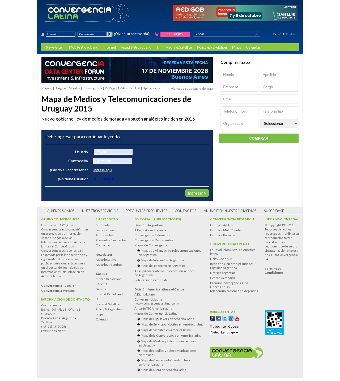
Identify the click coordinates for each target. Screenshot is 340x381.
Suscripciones (106, 230)
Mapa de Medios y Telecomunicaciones (167, 343)
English (291, 34)
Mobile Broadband (83, 47)
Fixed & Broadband (136, 47)
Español (278, 34)
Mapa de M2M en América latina (163, 370)
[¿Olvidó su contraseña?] (131, 34)
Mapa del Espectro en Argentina (163, 266)
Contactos (185, 211)
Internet (110, 47)
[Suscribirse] (156, 34)
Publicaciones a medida (151, 280)
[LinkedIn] (231, 318)
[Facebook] (219, 318)
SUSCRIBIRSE (103, 179)
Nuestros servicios (100, 211)
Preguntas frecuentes (146, 211)
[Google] (212, 318)
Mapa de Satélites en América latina (166, 330)
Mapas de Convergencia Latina (155, 313)
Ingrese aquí (102, 170)
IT (158, 47)
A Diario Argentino (109, 265)
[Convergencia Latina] (96, 13)
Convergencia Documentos (153, 240)
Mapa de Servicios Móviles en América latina (172, 324)
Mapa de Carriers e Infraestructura (164, 362)
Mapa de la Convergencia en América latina (171, 335)
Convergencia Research (232, 219)
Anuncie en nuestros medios (230, 211)
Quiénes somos (61, 211)
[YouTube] (237, 318)
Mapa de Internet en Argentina (162, 260)
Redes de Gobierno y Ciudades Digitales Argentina (232, 266)
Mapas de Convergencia (151, 245)
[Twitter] (225, 318)
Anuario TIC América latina (153, 308)
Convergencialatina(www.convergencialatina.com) (156, 301)
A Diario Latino (106, 260)
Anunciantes (105, 235)
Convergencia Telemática (152, 235)
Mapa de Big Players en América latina (167, 319)
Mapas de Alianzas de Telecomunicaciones (169, 253)
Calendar (253, 47)
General (101, 289)
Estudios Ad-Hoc (222, 225)
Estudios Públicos (222, 235)
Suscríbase (274, 211)
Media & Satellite (178, 47)
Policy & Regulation (212, 47)
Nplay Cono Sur (221, 259)
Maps (236, 47)
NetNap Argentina (223, 273)
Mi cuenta (103, 225)
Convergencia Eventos (231, 244)
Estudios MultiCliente (225, 230)
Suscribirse (175, 34)
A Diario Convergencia (150, 230)
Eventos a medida (222, 278)
